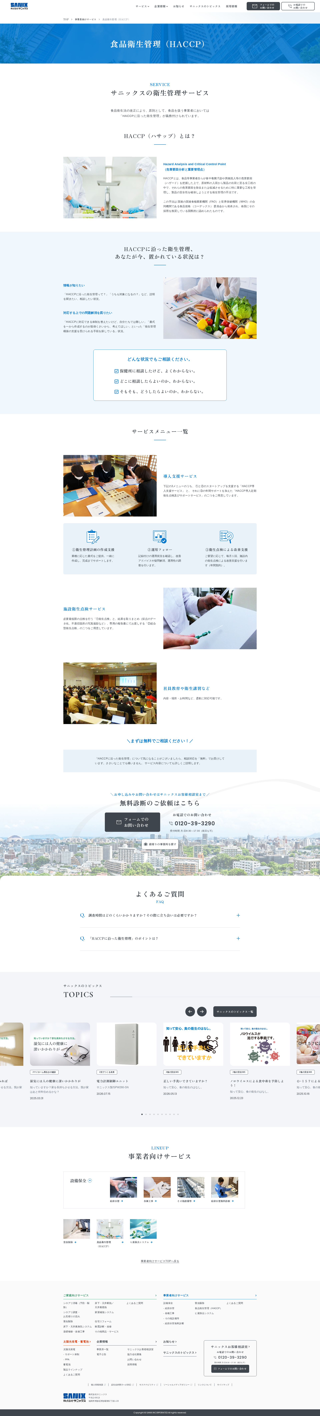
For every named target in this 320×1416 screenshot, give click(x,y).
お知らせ (169, 1341)
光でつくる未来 (107, 1072)
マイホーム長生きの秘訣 (45, 1072)
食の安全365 (173, 1072)
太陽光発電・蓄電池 (76, 1341)
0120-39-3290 (195, 823)
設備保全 (78, 1180)
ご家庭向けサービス (76, 1295)
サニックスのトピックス (178, 1352)
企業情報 (102, 1341)
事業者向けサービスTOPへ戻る (160, 1261)
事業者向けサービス (176, 1295)
